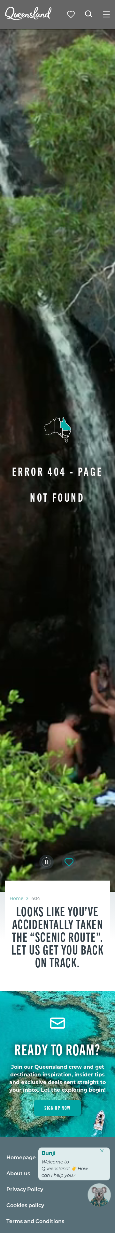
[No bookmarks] (71, 14)
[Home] (28, 18)
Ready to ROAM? (57, 1049)
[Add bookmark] (69, 862)
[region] (57, 937)
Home (16, 898)
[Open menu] (106, 14)
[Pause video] (46, 862)
